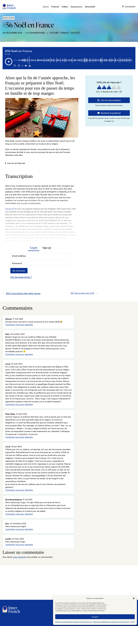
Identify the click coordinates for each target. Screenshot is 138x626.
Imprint (132, 622)
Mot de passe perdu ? (21, 276)
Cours (46, 6)
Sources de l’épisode (16, 163)
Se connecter (19, 270)
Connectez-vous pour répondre (19, 324)
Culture (53, 32)
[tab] (33, 248)
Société (75, 32)
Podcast (55, 6)
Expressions (76, 6)
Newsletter (90, 6)
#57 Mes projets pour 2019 (82, 293)
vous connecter (19, 557)
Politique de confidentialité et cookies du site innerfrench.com (73, 622)
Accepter (95, 617)
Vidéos (65, 6)
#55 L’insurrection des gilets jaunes (23, 293)
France (65, 32)
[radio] (99, 87)
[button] (134, 598)
